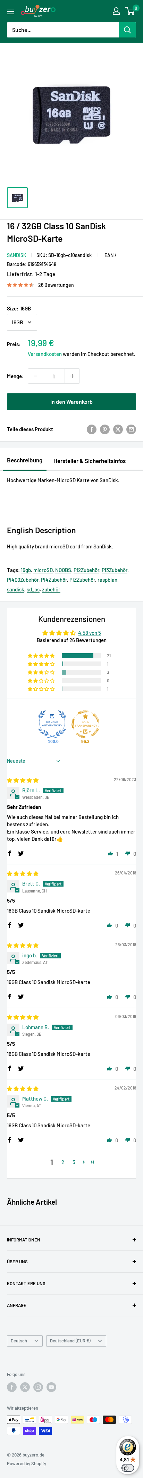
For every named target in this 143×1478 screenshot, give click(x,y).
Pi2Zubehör (86, 570)
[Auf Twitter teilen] (118, 429)
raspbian (107, 579)
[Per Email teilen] (131, 429)
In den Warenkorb (71, 401)
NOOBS (63, 570)
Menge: (15, 376)
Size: (19, 308)
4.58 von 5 (89, 633)
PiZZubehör (82, 579)
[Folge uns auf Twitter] (25, 1387)
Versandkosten (45, 354)
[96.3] (85, 724)
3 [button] (74, 1162)
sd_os (33, 589)
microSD (43, 570)
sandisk (15, 589)
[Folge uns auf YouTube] (51, 1387)
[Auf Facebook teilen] (91, 429)
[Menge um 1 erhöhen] (72, 376)
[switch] (127, 1468)
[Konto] (116, 11)
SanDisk (16, 255)
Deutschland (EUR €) (70, 1340)
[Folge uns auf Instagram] (38, 1387)
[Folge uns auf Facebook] (12, 1387)
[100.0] (52, 724)
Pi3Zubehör (114, 570)
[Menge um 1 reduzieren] (35, 376)
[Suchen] (127, 29)
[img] (23, 780)
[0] (130, 11)
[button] (42, 655)
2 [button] (62, 1162)
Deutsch (19, 1340)
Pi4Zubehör (54, 579)
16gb (26, 570)
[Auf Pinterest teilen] (105, 429)
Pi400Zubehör (23, 579)
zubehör (51, 589)
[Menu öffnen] (10, 11)
